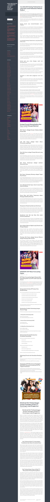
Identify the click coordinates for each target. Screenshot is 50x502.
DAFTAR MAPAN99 (29, 282)
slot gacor (8, 130)
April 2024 (8, 99)
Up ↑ (39, 500)
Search (14, 19)
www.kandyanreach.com (27, 432)
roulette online (8, 126)
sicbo (7, 129)
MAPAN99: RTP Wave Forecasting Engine (30, 272)
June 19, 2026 (22, 11)
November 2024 (9, 89)
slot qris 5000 (8, 54)
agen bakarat (8, 117)
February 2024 (9, 102)
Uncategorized (8, 139)
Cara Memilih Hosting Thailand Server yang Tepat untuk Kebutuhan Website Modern (11, 27)
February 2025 (9, 85)
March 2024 (8, 101)
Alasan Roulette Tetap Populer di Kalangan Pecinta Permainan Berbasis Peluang (11, 36)
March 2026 (8, 66)
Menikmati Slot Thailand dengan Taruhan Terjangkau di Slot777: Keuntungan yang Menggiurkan (29, 404)
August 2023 (8, 111)
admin (25, 11)
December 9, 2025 (22, 127)
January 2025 (8, 86)
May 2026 (8, 63)
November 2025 (9, 72)
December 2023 (9, 105)
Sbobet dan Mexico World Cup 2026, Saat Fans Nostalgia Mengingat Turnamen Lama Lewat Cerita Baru (11, 33)
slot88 (8, 136)
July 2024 (8, 95)
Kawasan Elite (8, 120)
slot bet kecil (8, 53)
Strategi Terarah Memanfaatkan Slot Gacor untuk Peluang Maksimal (30, 125)
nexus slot (8, 123)
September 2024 (9, 92)
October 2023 (8, 108)
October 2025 (8, 73)
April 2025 (8, 82)
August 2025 (8, 76)
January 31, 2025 (22, 407)
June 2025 (8, 79)
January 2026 (8, 69)
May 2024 (8, 98)
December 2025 (9, 70)
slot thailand (8, 133)
